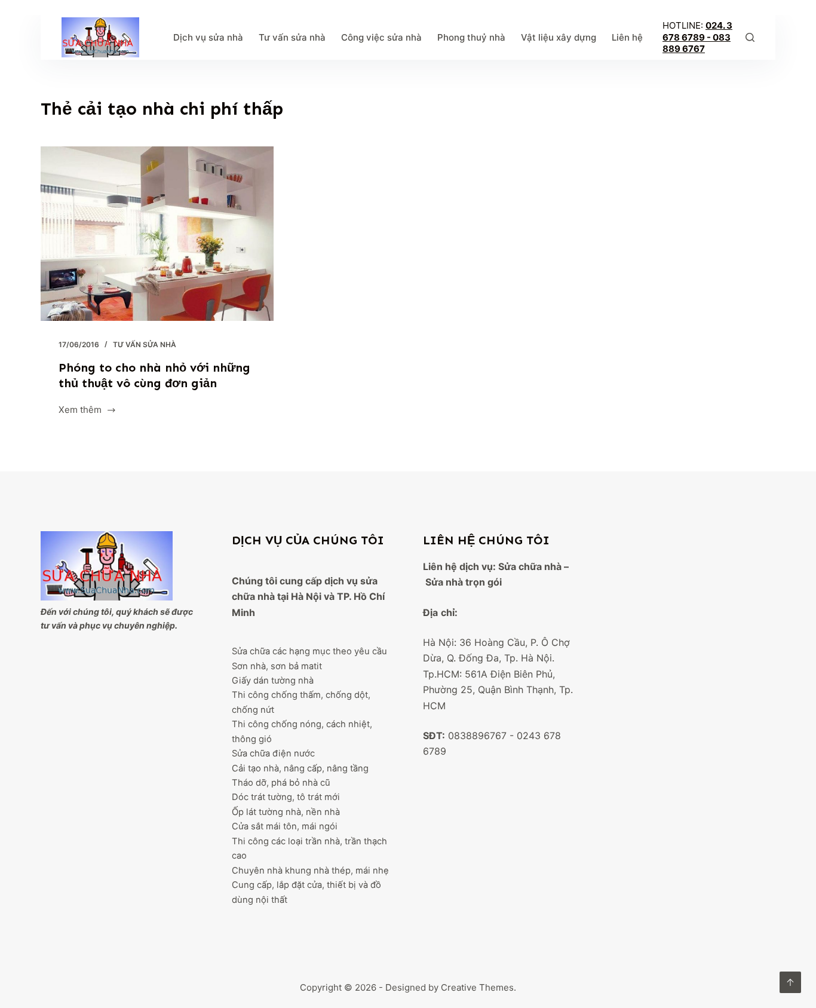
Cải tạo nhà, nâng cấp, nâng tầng (300, 768)
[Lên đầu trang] (790, 982)
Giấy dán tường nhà (273, 680)
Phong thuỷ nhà (471, 37)
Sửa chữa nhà (530, 566)
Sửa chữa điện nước (273, 753)
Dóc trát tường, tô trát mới (286, 797)
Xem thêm (80, 411)
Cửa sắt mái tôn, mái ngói (285, 826)
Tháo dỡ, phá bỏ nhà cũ (281, 782)
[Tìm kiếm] (750, 37)
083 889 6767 (696, 43)
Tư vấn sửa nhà (292, 37)
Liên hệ (627, 37)
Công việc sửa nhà (381, 37)
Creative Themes (477, 987)
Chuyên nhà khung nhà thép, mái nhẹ (310, 870)
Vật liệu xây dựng (558, 37)
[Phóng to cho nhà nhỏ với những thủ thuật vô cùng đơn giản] (157, 233)
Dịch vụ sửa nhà (208, 37)
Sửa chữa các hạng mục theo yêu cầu (309, 651)
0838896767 (477, 736)
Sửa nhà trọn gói (463, 582)
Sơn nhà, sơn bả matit (277, 666)
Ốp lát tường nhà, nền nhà (286, 812)
